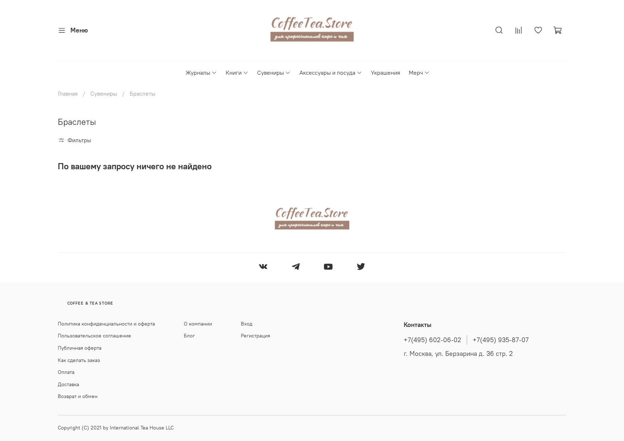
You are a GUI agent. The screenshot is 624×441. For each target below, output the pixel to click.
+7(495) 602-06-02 (432, 340)
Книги (234, 72)
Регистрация (255, 335)
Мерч (416, 72)
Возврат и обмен (78, 396)
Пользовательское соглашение (94, 335)
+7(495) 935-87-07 (501, 340)
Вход (246, 323)
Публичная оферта (79, 348)
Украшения (385, 72)
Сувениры (270, 72)
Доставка (68, 384)
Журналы (198, 72)
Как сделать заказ (79, 360)
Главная (68, 93)
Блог (189, 335)
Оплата (66, 372)
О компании (198, 323)
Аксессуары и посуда (327, 72)
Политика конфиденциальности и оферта (106, 323)
